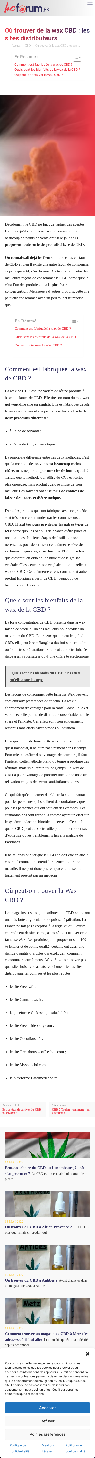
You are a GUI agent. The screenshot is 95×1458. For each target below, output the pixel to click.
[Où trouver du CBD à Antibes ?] (47, 1257)
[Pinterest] (39, 88)
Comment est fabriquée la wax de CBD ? (43, 64)
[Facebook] (16, 88)
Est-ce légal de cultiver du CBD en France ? (21, 1111)
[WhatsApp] (50, 88)
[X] (28, 88)
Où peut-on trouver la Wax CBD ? (38, 75)
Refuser (48, 1421)
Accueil (16, 45)
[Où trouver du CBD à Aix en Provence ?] (47, 1204)
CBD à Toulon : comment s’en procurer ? (71, 1111)
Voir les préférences (48, 1434)
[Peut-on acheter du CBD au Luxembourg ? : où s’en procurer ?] (47, 1145)
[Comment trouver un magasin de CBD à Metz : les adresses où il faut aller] (47, 1311)
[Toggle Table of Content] (74, 58)
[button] (87, 1353)
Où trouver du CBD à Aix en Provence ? (38, 1227)
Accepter (47, 1407)
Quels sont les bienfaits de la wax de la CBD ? (47, 69)
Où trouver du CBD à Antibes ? (31, 1280)
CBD (28, 45)
